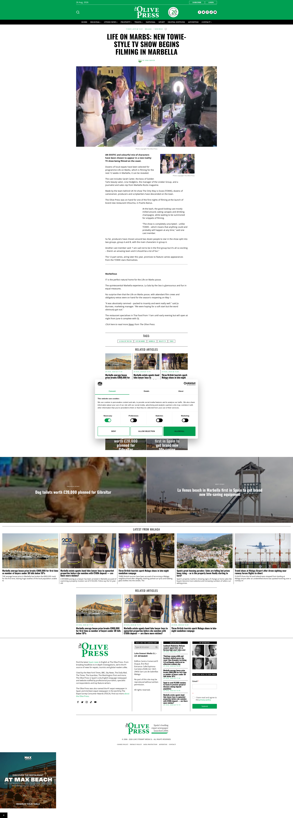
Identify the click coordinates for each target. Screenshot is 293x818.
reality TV (162, 341)
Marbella (152, 341)
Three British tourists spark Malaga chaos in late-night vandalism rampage (174, 377)
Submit (205, 706)
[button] (156, 647)
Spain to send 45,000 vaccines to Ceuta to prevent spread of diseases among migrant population (174, 686)
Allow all (179, 431)
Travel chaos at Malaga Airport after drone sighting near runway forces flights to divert (260, 571)
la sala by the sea (125, 341)
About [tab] (180, 391)
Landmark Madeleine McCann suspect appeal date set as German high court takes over (174, 648)
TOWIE (172, 341)
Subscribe (197, 2)
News (131, 324)
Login (211, 2)
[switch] (133, 420)
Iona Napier (150, 60)
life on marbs (140, 341)
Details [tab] (146, 391)
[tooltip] (199, 12)
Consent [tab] (112, 391)
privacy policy (205, 700)
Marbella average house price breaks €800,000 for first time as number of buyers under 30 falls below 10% (30, 571)
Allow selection (146, 431)
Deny (113, 431)
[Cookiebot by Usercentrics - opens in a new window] (185, 383)
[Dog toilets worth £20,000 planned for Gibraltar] (125, 441)
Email (195, 681)
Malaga (148, 29)
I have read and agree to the (206, 698)
